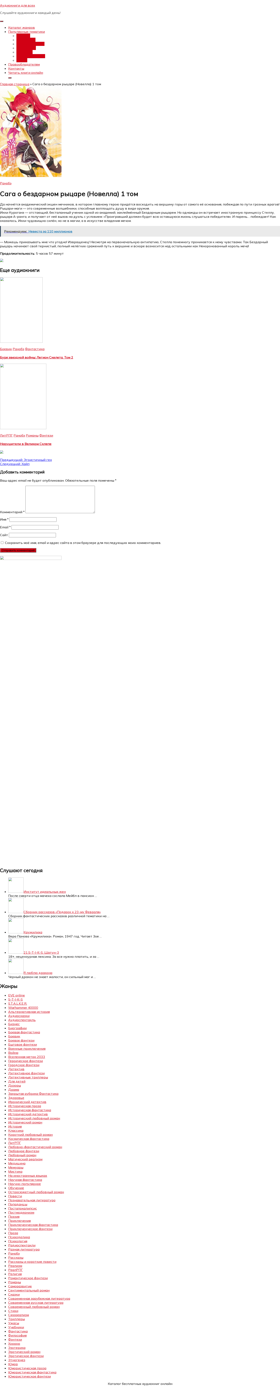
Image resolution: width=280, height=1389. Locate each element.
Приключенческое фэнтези (30, 1229)
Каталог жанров (21, 27)
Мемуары (15, 1167)
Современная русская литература (35, 1302)
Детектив (24, 52)
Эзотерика (16, 1348)
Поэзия (13, 1216)
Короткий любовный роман (30, 1135)
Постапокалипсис (30, 56)
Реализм (15, 1266)
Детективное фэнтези (26, 1073)
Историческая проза (24, 1106)
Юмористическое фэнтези (29, 1376)
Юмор (13, 1364)
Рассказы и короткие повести (32, 1262)
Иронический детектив (27, 1102)
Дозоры (14, 1085)
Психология (17, 1241)
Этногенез (16, 1360)
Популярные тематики (26, 32)
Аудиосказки (19, 1016)
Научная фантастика (25, 1180)
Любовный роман (30, 44)
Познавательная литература (31, 1200)
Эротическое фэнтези (26, 1356)
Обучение (16, 1188)
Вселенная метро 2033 (26, 1057)
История (15, 1126)
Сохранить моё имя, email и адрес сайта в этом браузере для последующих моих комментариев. (83, 543)
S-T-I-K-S (15, 999)
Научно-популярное (24, 1184)
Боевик (6, 349)
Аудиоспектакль (22, 1020)
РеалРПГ (15, 1270)
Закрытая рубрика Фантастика (33, 1094)
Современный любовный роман (34, 1307)
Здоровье (16, 1098)
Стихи (13, 1311)
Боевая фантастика (24, 1032)
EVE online (16, 995)
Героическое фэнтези (25, 1061)
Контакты (16, 68)
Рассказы (15, 1257)
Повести (15, 1196)
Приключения (19, 1221)
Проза (13, 1233)
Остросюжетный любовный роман (36, 1192)
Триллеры (16, 1319)
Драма (13, 1089)
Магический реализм (25, 1159)
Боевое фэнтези (21, 1040)
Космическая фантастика (28, 1139)
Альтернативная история (29, 1012)
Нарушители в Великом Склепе (25, 444)
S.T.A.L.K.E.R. (17, 1003)
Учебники (16, 1327)
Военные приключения (27, 1048)
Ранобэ (5, 183)
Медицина (16, 1163)
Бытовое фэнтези (22, 1044)
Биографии (17, 1028)
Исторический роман (25, 1122)
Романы (32, 435)
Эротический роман (24, 1352)
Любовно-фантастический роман (35, 1147)
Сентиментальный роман (29, 1290)
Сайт (4, 535)
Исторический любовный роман (34, 1118)
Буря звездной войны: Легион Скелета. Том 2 (36, 357)
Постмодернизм (21, 1212)
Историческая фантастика (29, 1110)
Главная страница (14, 84)
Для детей (16, 1081)
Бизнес (14, 1024)
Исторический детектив (28, 1114)
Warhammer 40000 (23, 1007)
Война (13, 1053)
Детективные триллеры (28, 1077)
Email (5, 527)
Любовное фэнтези (23, 1151)
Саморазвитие (20, 1286)
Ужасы (21, 60)
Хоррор (14, 1343)
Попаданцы (25, 40)
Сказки (14, 1294)
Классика (15, 1130)
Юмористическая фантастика (32, 1372)
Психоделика (19, 1237)
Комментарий (12, 512)
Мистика (15, 1171)
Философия (17, 1335)
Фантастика (26, 48)
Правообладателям (24, 64)
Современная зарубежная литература (39, 1298)
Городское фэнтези (23, 1065)
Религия (15, 1274)
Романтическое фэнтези (28, 1278)
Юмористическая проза (27, 1368)
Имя (4, 519)
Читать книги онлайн (25, 72)
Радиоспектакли (21, 1245)
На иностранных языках (27, 1175)
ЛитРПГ (6, 435)
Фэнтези (23, 36)
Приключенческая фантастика (33, 1225)
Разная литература (24, 1249)
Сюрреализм (18, 1315)
